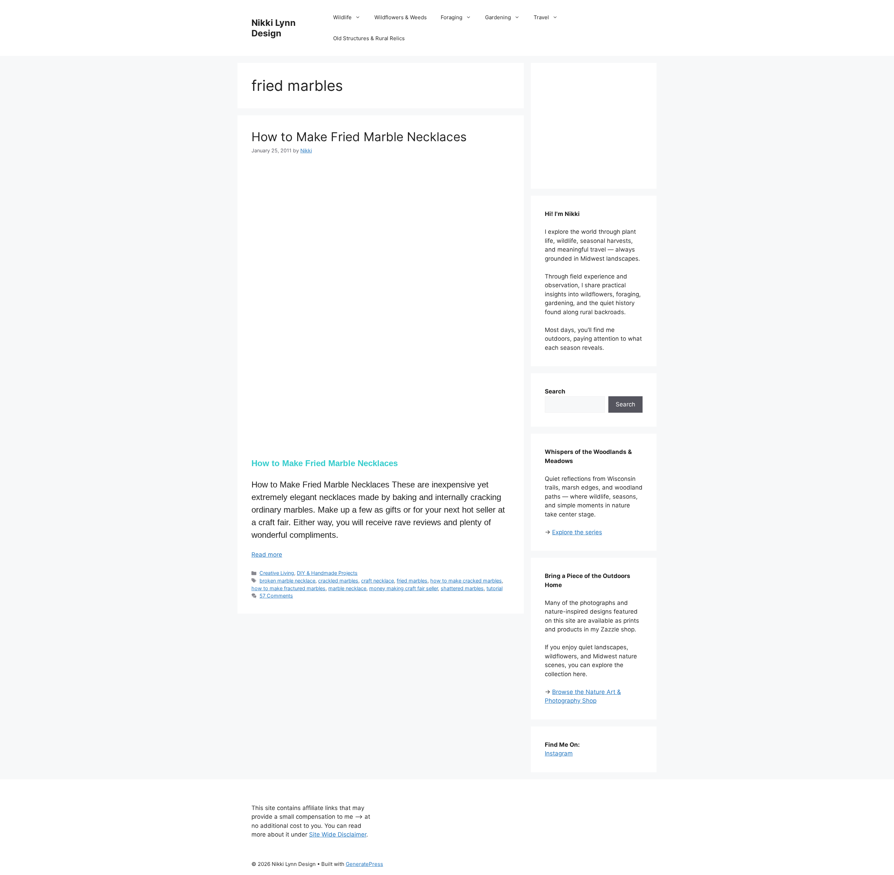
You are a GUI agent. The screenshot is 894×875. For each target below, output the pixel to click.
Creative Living (276, 573)
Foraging (451, 17)
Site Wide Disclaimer (337, 834)
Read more (266, 554)
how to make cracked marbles (466, 581)
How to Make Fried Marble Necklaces (359, 136)
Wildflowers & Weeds (400, 17)
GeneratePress (364, 864)
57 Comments (276, 596)
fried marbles (412, 581)
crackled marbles (338, 581)
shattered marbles (462, 588)
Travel (541, 17)
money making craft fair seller (403, 588)
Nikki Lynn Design (273, 27)
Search (625, 404)
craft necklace (377, 581)
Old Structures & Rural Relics (369, 38)
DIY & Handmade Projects (327, 573)
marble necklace (347, 588)
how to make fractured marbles (288, 588)
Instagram (559, 753)
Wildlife (342, 17)
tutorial (494, 588)
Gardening (498, 17)
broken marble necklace (287, 581)
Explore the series (577, 532)
